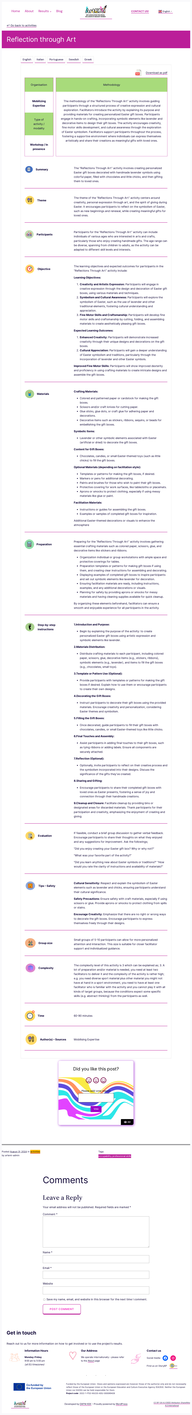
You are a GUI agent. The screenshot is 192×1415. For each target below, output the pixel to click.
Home (15, 11)
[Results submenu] (50, 11)
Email (47, 1268)
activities (35, 1151)
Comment (50, 1214)
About (91, 1360)
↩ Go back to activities (21, 25)
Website (48, 1283)
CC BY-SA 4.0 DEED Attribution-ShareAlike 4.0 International (172, 1404)
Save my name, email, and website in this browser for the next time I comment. (96, 1299)
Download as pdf (156, 72)
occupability (104, 1156)
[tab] (27, 59)
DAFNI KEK (85, 1404)
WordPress (122, 1404)
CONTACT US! (140, 11)
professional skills (121, 1156)
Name (47, 1252)
